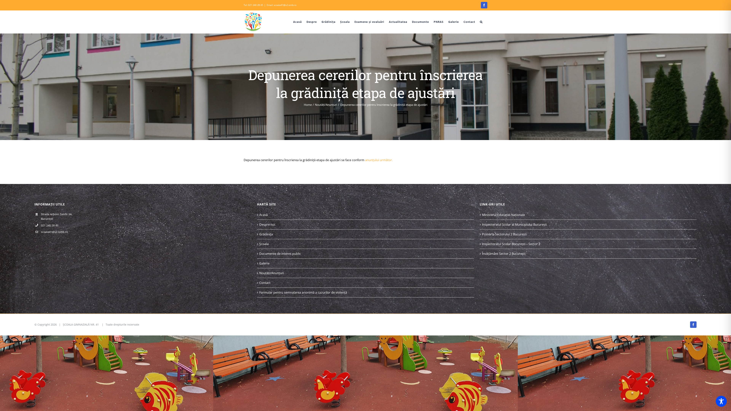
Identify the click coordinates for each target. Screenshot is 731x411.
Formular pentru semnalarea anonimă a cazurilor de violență (303, 292)
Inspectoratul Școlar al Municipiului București (514, 224)
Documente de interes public (280, 254)
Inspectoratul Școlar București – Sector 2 (511, 244)
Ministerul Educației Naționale (503, 215)
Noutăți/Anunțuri (271, 273)
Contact (265, 283)
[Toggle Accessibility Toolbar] (721, 401)
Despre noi (267, 224)
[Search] (481, 21)
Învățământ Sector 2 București (503, 254)
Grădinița (266, 234)
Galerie (264, 263)
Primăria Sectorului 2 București (504, 234)
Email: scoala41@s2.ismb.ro (281, 5)
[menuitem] (295, 21)
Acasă (263, 215)
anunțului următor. (379, 160)
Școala (264, 244)
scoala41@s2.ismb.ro (54, 232)
